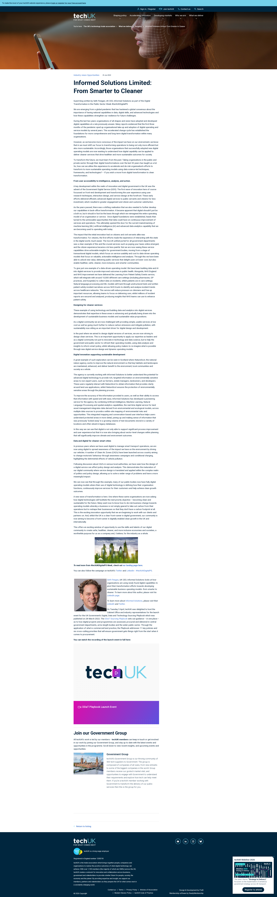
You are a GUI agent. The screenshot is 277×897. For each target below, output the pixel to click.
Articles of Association (148, 890)
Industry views (80, 75)
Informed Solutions (134, 601)
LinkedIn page (113, 595)
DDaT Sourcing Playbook (116, 618)
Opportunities (93, 75)
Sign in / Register (148, 9)
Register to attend (253, 889)
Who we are (180, 15)
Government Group (117, 754)
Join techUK (168, 9)
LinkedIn (130, 570)
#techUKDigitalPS (144, 570)
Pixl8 (201, 890)
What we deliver (196, 15)
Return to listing (83, 826)
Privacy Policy (131, 890)
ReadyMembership (196, 893)
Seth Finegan (113, 580)
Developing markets (163, 15)
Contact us (185, 9)
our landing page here (132, 565)
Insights (138, 26)
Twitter (119, 570)
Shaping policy (119, 15)
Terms (121, 890)
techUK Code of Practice (143, 893)
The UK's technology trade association (99, 26)
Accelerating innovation (140, 15)
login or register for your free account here (68, 3)
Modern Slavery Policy (123, 893)
